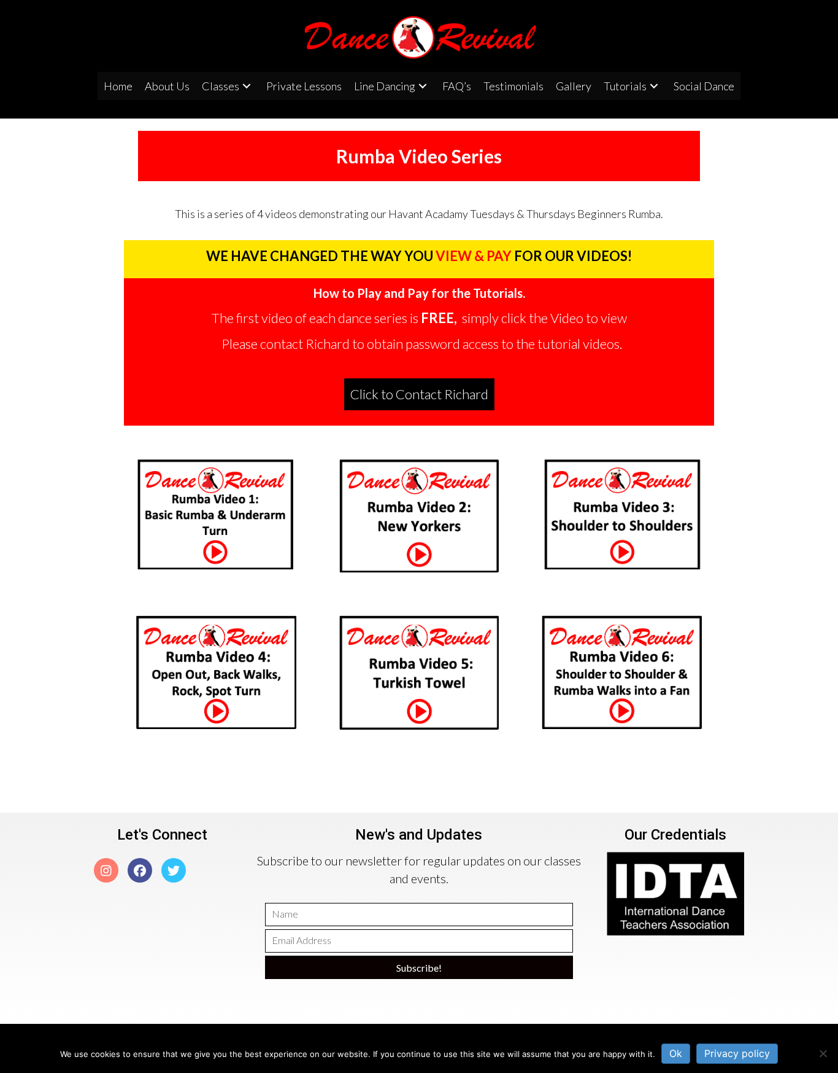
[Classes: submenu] (246, 86)
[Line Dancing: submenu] (422, 86)
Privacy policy (737, 1053)
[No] (823, 1053)
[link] (118, 86)
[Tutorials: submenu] (654, 86)
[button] (419, 394)
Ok (675, 1053)
